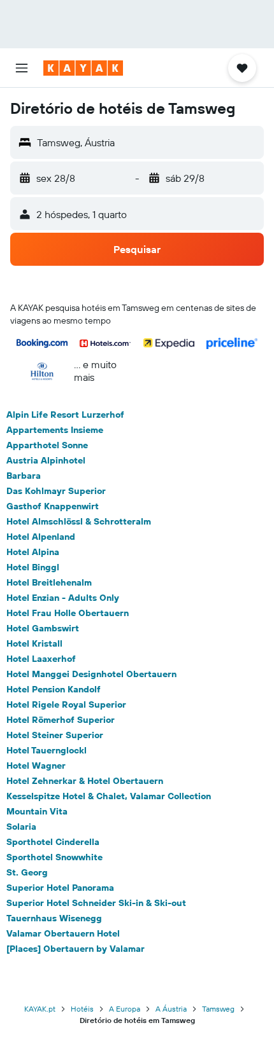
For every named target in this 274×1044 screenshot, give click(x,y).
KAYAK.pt (39, 1008)
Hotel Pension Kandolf (53, 689)
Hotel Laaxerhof (41, 658)
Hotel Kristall (34, 643)
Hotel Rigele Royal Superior (66, 704)
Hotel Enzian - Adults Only (62, 597)
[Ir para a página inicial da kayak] (83, 68)
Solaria (21, 826)
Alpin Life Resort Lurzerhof (65, 414)
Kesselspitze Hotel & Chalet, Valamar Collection (108, 796)
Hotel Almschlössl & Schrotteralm (78, 521)
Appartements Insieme (54, 430)
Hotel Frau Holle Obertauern (67, 613)
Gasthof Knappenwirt (52, 506)
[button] (22, 68)
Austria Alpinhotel (45, 460)
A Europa (124, 1008)
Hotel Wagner (36, 765)
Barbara (23, 475)
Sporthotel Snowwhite (54, 857)
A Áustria (171, 1008)
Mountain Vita (37, 811)
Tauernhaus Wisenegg (54, 918)
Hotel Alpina (32, 552)
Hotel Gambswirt (42, 628)
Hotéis (82, 1008)
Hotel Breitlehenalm (49, 582)
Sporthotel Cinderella (52, 842)
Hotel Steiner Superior (54, 735)
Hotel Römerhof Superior (60, 719)
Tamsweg (218, 1008)
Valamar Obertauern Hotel (63, 933)
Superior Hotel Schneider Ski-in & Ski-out (96, 903)
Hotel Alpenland (40, 536)
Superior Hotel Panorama (60, 887)
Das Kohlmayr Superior (56, 491)
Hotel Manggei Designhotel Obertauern (91, 674)
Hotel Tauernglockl (46, 750)
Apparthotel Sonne (47, 445)
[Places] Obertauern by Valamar (75, 948)
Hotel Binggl (32, 567)
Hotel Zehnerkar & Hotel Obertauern (84, 780)
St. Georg (27, 872)
